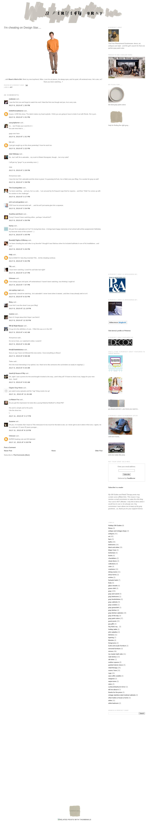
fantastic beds (113, 580)
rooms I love (112, 670)
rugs (109, 673)
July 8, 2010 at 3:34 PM (19, 208)
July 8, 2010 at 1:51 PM (19, 117)
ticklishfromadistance (16, 111)
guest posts (112, 621)
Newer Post (8, 451)
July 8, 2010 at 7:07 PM (19, 285)
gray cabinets (113, 602)
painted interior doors (115, 665)
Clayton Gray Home (16, 388)
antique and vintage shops (117, 531)
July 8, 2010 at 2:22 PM (19, 148)
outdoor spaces (113, 662)
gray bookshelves (114, 599)
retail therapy (112, 668)
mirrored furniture (114, 648)
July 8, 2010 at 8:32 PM (19, 297)
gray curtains (112, 605)
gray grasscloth (113, 607)
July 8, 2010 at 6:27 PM (19, 273)
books (110, 555)
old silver (111, 659)
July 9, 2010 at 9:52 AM (19, 382)
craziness (111, 569)
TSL (10, 266)
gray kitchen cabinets (115, 613)
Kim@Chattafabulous (16, 349)
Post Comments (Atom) (22, 455)
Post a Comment (10, 447)
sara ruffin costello (114, 676)
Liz (10, 142)
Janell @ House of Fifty (17, 373)
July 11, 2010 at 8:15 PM (20, 430)
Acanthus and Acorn (16, 214)
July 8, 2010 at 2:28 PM (19, 170)
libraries (111, 640)
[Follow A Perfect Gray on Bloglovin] (117, 323)
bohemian (111, 553)
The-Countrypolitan (15, 188)
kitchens (111, 635)
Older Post (98, 451)
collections (112, 564)
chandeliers (112, 558)
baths (110, 542)
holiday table (112, 629)
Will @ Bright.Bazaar (16, 326)
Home (53, 451)
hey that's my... (113, 626)
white (110, 700)
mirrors (110, 651)
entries (110, 577)
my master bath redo (115, 654)
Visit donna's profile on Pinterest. (119, 331)
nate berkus (112, 657)
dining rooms (112, 572)
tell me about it (113, 689)
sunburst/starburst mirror (116, 687)
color (110, 566)
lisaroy (11, 226)
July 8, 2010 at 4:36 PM (19, 220)
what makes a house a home (118, 698)
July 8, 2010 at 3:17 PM (19, 197)
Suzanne (12, 421)
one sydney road (15, 290)
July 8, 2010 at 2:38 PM (19, 182)
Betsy (11, 302)
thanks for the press (115, 692)
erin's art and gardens (16, 202)
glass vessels (112, 585)
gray (109, 591)
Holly (10, 254)
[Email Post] (26, 85)
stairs (110, 684)
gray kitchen (112, 610)
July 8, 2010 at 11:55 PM (20, 320)
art (11, 87)
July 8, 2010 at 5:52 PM (19, 261)
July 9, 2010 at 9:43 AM (19, 368)
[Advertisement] (117, 164)
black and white (113, 547)
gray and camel (113, 594)
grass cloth (112, 588)
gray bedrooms (113, 596)
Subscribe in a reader (115, 487)
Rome (110, 528)
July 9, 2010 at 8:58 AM (19, 356)
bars (109, 539)
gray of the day (113, 615)
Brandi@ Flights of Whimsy (18, 240)
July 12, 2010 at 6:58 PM (20, 442)
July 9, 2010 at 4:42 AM (19, 332)
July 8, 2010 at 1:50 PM (19, 105)
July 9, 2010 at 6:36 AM (19, 344)
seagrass (111, 678)
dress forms (112, 575)
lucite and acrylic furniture (117, 646)
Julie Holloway (14, 154)
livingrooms (112, 643)
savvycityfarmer (14, 123)
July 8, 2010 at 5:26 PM (19, 249)
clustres (11, 314)
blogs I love (112, 550)
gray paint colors (114, 618)
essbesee (12, 99)
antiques (111, 534)
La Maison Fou (14, 399)
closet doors (112, 561)
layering (111, 637)
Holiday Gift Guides (115, 525)
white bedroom (113, 703)
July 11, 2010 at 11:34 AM (20, 394)
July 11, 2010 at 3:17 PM (20, 416)
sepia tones (112, 681)
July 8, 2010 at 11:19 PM (20, 308)
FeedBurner (131, 478)
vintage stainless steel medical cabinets (121, 695)
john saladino (112, 632)
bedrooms (111, 544)
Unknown (12, 278)
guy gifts (111, 624)
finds (110, 583)
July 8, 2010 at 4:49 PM (19, 235)
